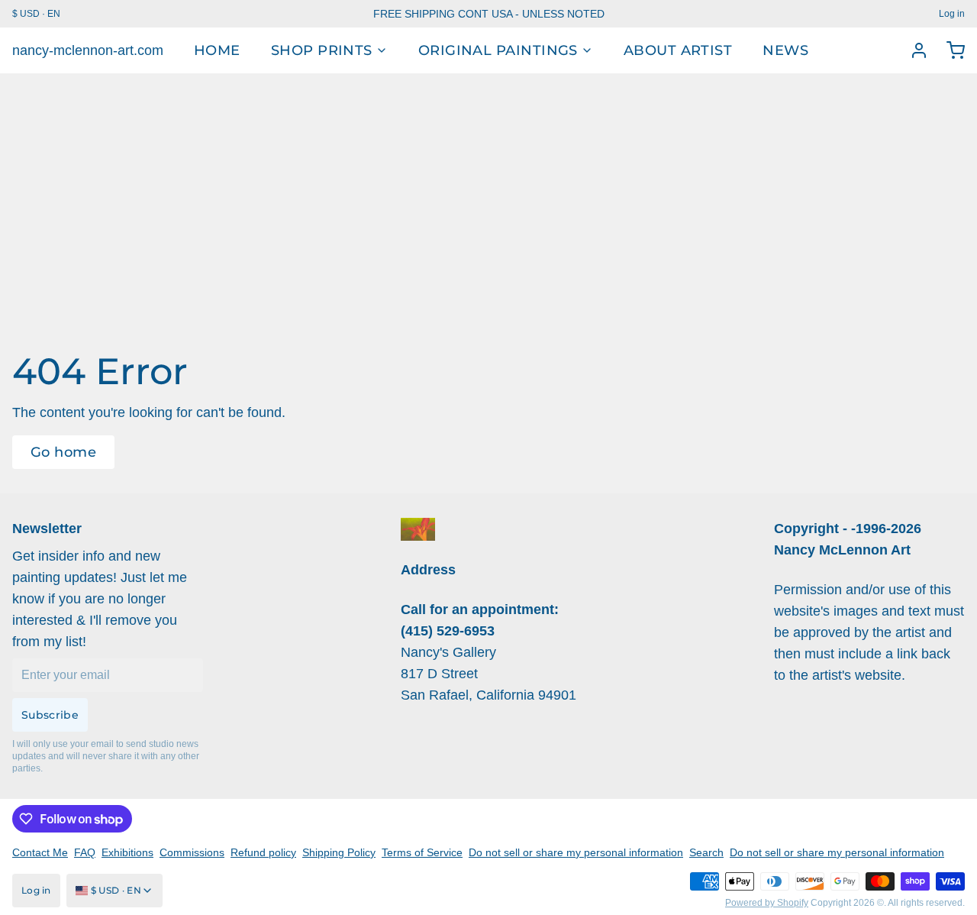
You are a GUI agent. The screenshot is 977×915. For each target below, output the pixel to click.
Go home (63, 452)
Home (217, 50)
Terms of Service (422, 852)
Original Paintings (498, 50)
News (785, 50)
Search (706, 852)
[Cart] (949, 50)
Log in (952, 13)
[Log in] (913, 50)
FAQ (84, 852)
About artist (678, 50)
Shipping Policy (339, 852)
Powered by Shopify (766, 902)
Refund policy (263, 852)
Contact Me (40, 852)
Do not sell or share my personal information (576, 852)
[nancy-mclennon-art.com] (418, 529)
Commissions (192, 852)
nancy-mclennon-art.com (87, 50)
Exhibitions (127, 852)
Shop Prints (321, 50)
